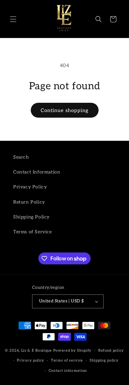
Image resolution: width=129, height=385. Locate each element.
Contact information (68, 370)
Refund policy (111, 350)
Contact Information (36, 172)
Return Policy (29, 202)
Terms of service (67, 360)
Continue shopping (65, 110)
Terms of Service (32, 232)
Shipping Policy (31, 217)
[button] (13, 19)
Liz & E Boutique (36, 350)
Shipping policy (104, 360)
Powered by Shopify (72, 350)
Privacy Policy (30, 187)
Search (21, 157)
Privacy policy (30, 360)
